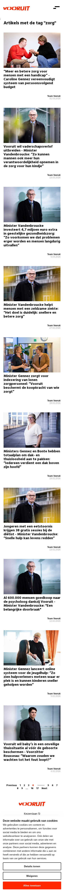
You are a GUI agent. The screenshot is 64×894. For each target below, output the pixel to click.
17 (37, 788)
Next (44, 788)
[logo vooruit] (16, 8)
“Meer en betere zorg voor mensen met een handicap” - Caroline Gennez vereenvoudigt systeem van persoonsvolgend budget (29, 79)
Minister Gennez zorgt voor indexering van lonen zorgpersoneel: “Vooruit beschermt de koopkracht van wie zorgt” (31, 384)
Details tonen (32, 866)
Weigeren (32, 875)
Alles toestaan (32, 885)
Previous (11, 785)
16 (32, 788)
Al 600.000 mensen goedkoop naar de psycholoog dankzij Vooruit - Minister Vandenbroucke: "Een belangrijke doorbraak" (32, 604)
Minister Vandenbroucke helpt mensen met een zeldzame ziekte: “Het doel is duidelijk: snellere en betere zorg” (31, 310)
